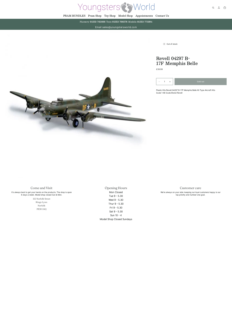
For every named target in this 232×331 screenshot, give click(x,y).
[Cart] (225, 8)
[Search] (213, 8)
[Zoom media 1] (77, 106)
